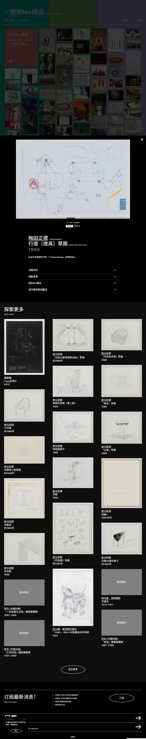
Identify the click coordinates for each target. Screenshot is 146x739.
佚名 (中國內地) (12, 608)
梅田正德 (38, 238)
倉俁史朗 (9, 425)
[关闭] (142, 140)
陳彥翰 (7, 378)
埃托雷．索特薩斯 (111, 598)
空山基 (56, 629)
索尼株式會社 (69, 629)
